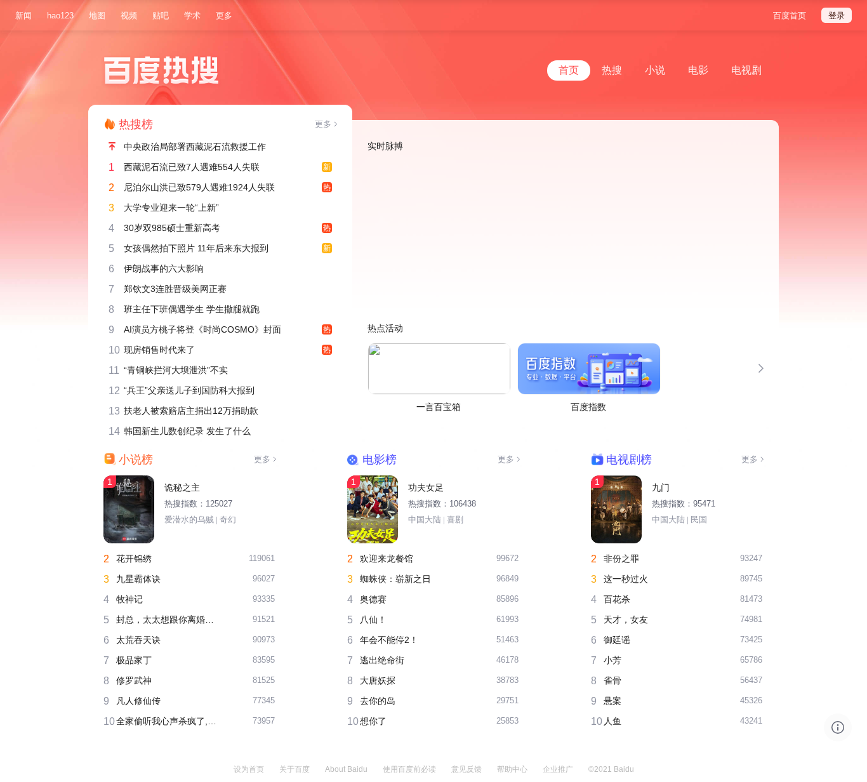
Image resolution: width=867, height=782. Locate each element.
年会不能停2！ (389, 640)
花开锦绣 (134, 558)
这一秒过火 (626, 579)
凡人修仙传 (138, 701)
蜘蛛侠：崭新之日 (395, 579)
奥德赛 (373, 599)
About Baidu (346, 769)
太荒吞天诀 (138, 640)
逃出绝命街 (382, 660)
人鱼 (612, 721)
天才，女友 (626, 619)
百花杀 (617, 599)
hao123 (60, 15)
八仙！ (373, 619)
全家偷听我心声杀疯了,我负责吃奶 (169, 721)
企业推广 (558, 769)
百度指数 (588, 407)
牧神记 (129, 599)
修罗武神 (134, 680)
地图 (97, 15)
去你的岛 (377, 701)
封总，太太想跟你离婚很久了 (169, 619)
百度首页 (789, 15)
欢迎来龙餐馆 (386, 558)
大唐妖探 (377, 680)
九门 (661, 487)
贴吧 (160, 15)
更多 (224, 15)
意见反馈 (466, 769)
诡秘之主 (182, 487)
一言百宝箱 (438, 407)
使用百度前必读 (409, 769)
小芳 (612, 660)
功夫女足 (426, 487)
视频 (129, 15)
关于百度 (294, 769)
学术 (192, 15)
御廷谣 (617, 640)
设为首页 (249, 769)
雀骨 (612, 680)
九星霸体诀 (138, 579)
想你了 (373, 721)
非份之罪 (621, 558)
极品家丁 (134, 660)
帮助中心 (512, 769)
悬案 (612, 701)
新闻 (23, 15)
